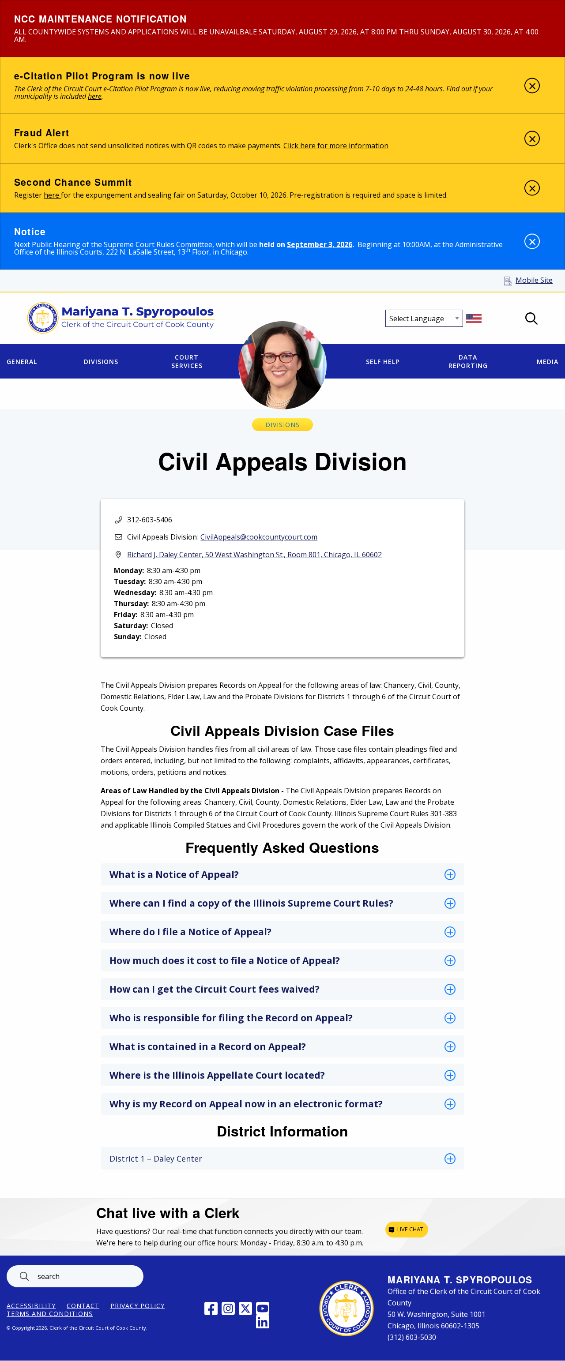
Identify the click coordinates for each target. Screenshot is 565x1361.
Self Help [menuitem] (382, 361)
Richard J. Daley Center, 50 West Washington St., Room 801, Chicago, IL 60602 (254, 554)
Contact (83, 1306)
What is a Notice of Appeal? (174, 874)
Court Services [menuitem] (187, 361)
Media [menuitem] (547, 361)
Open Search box (531, 318)
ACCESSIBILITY (31, 1306)
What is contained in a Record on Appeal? (207, 1046)
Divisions (282, 424)
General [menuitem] (22, 361)
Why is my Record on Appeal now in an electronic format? (246, 1104)
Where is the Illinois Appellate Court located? (217, 1075)
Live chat (410, 1229)
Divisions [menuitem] (101, 361)
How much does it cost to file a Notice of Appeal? (224, 960)
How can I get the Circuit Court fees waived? (214, 989)
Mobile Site (534, 280)
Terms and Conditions (50, 1314)
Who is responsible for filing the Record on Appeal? (231, 1018)
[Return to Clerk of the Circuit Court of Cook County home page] (121, 318)
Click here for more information (335, 145)
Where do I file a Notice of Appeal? (190, 932)
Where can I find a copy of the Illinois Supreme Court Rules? (251, 903)
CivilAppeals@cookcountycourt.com (258, 537)
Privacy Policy (137, 1306)
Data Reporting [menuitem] (468, 361)
